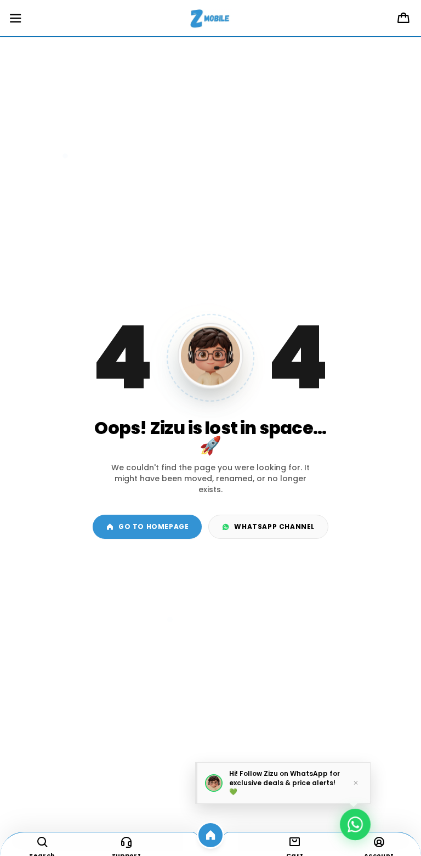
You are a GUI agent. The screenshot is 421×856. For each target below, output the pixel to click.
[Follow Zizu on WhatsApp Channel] (355, 821)
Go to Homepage (153, 526)
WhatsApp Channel (274, 526)
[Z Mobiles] (210, 19)
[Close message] (355, 782)
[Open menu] (15, 18)
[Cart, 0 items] (403, 18)
